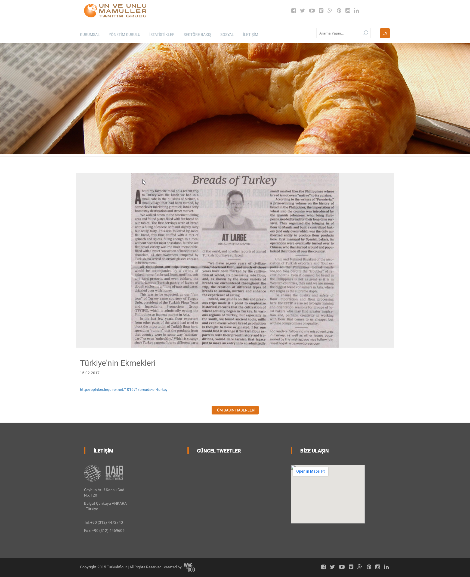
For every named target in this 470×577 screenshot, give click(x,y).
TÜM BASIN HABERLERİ (235, 410)
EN (384, 33)
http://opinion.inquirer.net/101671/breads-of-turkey (124, 389)
